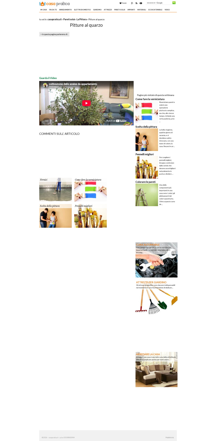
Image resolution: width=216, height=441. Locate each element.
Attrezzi (108, 10)
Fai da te (53, 10)
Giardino (97, 10)
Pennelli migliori (83, 206)
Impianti (131, 10)
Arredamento (65, 10)
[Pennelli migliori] (90, 215)
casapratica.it (55, 19)
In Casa (43, 10)
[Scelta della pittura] (55, 215)
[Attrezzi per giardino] (157, 297)
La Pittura (82, 19)
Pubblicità (170, 437)
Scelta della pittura (50, 206)
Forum (123, 3)
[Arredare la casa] (157, 369)
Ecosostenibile (155, 10)
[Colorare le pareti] (147, 195)
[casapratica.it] (54, 3)
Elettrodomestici (82, 10)
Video (167, 10)
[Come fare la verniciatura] (90, 189)
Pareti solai (119, 10)
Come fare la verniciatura (88, 179)
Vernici (43, 179)
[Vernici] (55, 189)
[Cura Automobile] (157, 259)
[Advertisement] (68, 16)
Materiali (141, 10)
